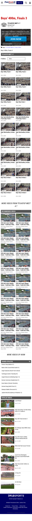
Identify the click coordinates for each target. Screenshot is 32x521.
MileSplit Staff (11, 25)
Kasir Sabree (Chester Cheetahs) (10, 383)
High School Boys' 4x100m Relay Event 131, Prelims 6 (23, 410)
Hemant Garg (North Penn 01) (9, 386)
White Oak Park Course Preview (22, 446)
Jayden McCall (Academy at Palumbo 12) (12, 392)
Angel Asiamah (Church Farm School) (11, 370)
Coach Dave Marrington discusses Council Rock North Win (22, 456)
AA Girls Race (18, 482)
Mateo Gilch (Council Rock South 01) (10, 367)
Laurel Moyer (18, 401)
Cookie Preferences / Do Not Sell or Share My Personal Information (15, 508)
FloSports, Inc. (20, 498)
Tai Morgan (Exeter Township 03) (10, 374)
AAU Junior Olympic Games (7, 226)
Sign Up (20, 2)
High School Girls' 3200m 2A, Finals (22, 464)
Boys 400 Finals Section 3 (21, 419)
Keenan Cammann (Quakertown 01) (10, 380)
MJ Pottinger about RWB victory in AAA (22, 428)
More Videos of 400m (16, 355)
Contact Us (7, 506)
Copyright (14, 498)
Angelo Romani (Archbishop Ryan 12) (11, 377)
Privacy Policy (15, 506)
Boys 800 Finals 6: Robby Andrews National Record (21, 437)
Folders (3, 59)
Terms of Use (22, 506)
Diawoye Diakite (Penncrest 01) (9, 389)
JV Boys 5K (18, 473)
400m (19, 47)
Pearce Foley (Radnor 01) (8, 364)
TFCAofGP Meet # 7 (14, 23)
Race (16, 47)
